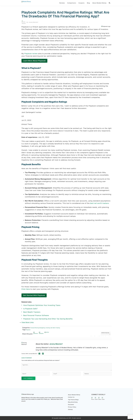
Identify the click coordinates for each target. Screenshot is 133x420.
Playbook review (31, 54)
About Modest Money (99, 3)
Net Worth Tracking (55, 327)
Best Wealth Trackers (31, 312)
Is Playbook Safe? (30, 309)
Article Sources (105, 332)
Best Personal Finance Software (36, 315)
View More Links (27, 322)
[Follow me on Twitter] (43, 353)
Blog (88, 3)
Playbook (28, 329)
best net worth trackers (99, 203)
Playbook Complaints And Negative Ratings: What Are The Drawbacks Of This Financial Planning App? (65, 14)
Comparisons (71, 3)
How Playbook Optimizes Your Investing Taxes (41, 305)
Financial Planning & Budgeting (37, 327)
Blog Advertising (73, 402)
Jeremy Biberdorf (56, 344)
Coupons (82, 3)
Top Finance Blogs (73, 399)
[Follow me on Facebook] (39, 353)
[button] (109, 3)
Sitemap (70, 409)
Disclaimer (71, 404)
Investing (47, 327)
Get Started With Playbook (34, 295)
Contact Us (71, 397)
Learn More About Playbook (34, 61)
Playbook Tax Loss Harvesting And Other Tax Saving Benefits (48, 319)
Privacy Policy (72, 407)
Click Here (25, 289)
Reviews (62, 3)
